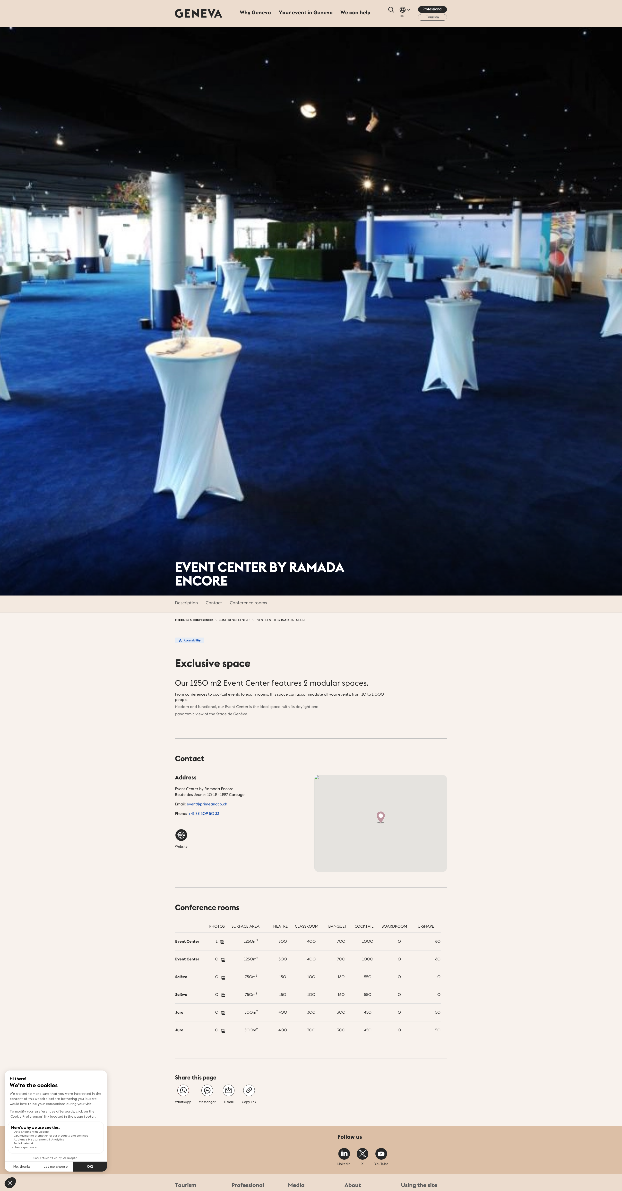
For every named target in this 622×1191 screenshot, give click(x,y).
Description (186, 602)
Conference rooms (248, 602)
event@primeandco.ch (207, 804)
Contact (214, 602)
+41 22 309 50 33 (203, 813)
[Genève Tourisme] (198, 13)
